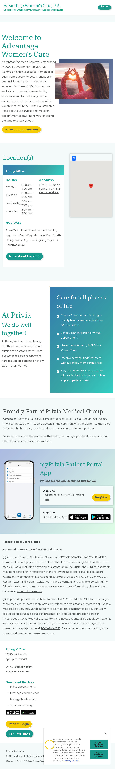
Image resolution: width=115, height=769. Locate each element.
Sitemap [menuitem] (9, 761)
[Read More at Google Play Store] (28, 712)
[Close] (105, 734)
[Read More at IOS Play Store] (13, 712)
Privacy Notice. (71, 761)
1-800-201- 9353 (50, 628)
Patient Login (19, 724)
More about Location (24, 256)
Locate (74, 158)
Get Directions (49, 192)
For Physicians (19, 733)
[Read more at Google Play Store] (101, 517)
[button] (91, 186)
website (46, 441)
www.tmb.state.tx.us (29, 591)
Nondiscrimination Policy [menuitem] (37, 756)
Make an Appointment (21, 129)
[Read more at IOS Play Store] (78, 517)
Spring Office (15, 171)
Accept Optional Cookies (99, 744)
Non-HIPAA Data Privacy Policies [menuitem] (31, 761)
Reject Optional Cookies (99, 755)
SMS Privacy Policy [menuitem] (14, 756)
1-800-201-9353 (49, 586)
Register (101, 497)
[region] (77, 746)
